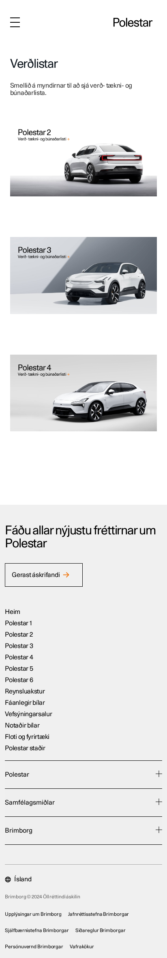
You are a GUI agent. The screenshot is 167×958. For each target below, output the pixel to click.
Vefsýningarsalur (28, 714)
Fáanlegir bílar (25, 703)
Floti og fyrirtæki (27, 737)
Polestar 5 (19, 668)
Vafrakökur (82, 946)
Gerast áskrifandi (36, 575)
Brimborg (18, 830)
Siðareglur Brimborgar (100, 930)
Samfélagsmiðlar (30, 802)
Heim (12, 612)
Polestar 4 (19, 657)
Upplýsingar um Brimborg (33, 914)
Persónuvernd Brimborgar (34, 946)
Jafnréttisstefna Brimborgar (98, 914)
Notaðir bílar (22, 725)
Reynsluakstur (25, 691)
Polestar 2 (18, 634)
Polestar (17, 774)
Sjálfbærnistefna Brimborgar (37, 930)
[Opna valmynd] (15, 22)
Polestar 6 (19, 680)
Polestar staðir (25, 748)
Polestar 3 (19, 646)
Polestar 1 (18, 623)
